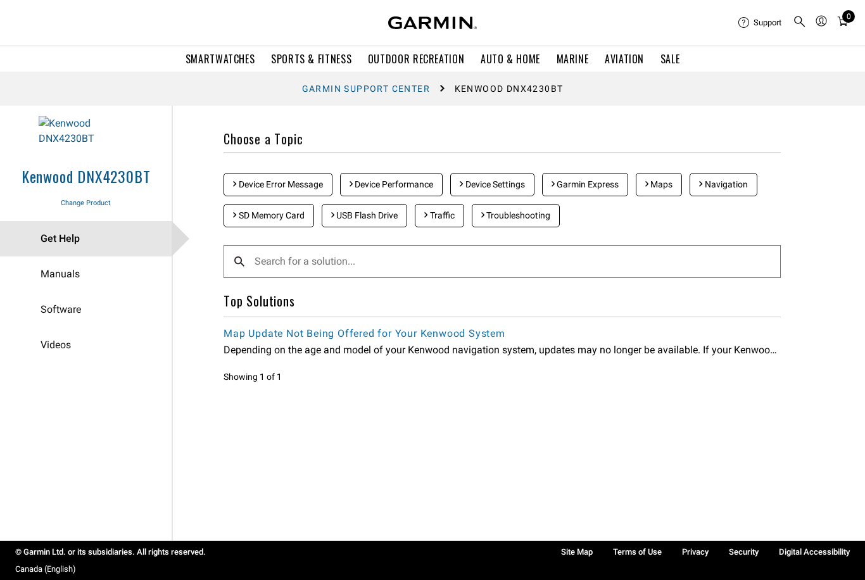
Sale (670, 58)
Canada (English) (45, 569)
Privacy (695, 552)
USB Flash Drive (366, 215)
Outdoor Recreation (416, 58)
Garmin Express (587, 184)
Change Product (86, 203)
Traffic (441, 215)
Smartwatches (220, 58)
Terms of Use (637, 552)
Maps (660, 184)
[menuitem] (760, 23)
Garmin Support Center (366, 89)
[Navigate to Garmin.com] (432, 23)
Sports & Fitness (311, 58)
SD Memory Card (271, 215)
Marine (573, 58)
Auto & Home (510, 58)
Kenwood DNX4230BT (86, 176)
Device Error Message (280, 184)
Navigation (725, 184)
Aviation (624, 58)
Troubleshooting (517, 215)
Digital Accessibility (814, 552)
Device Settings (494, 184)
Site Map (577, 552)
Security (744, 552)
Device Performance (393, 184)
